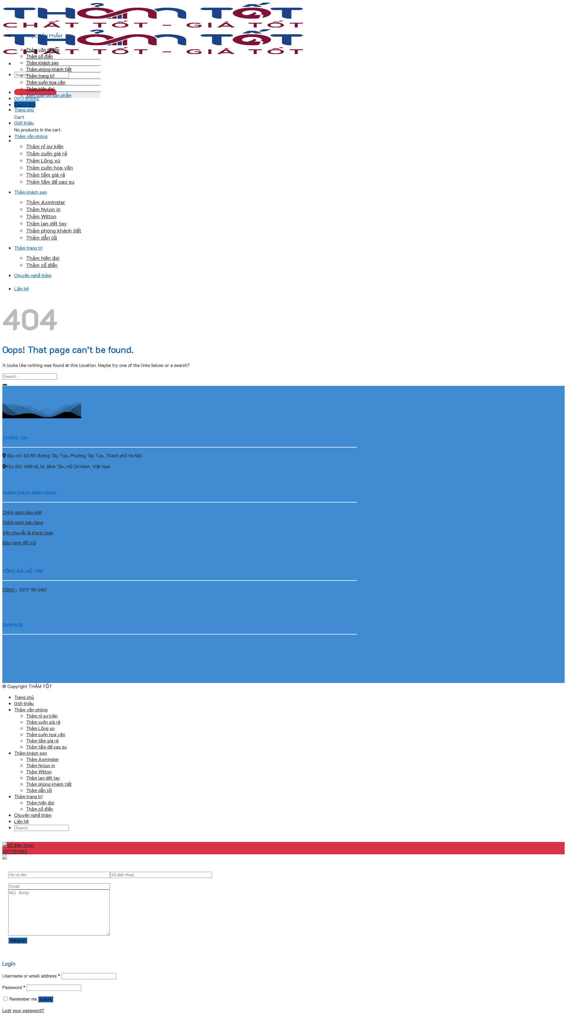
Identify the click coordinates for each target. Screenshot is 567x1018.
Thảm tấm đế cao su (50, 181)
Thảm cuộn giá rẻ (46, 153)
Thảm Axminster (45, 202)
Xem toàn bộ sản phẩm (48, 95)
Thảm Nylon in (43, 209)
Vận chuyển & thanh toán (27, 532)
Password (13, 987)
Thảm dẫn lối (41, 237)
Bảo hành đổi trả (19, 542)
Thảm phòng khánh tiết (49, 69)
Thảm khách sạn (42, 62)
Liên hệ (21, 288)
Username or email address (31, 976)
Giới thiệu (24, 123)
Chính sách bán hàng (22, 522)
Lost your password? (23, 1010)
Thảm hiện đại (40, 88)
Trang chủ (24, 109)
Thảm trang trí (40, 75)
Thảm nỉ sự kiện (44, 146)
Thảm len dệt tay (46, 223)
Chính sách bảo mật (22, 512)
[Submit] (4, 385)
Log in (45, 999)
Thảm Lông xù (43, 160)
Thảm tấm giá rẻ (45, 174)
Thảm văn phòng (42, 49)
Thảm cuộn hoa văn (45, 82)
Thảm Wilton (41, 216)
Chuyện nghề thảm (32, 275)
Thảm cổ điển (39, 56)
